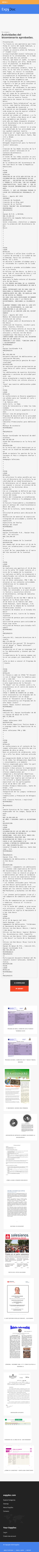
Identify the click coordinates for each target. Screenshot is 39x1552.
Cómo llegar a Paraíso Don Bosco (17, 1180)
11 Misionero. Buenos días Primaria (17, 1108)
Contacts (6, 1511)
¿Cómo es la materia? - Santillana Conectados (19, 1470)
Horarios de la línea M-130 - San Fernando (18, 1439)
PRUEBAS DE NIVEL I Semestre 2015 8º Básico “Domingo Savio (20, 1030)
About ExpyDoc (8, 1507)
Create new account (9, 1536)
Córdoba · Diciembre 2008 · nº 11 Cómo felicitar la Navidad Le (20, 1365)
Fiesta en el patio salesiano (17, 1272)
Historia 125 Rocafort (17, 1226)
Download (20, 983)
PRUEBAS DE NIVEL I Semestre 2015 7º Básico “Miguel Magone (20, 1061)
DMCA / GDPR (20, 1550)
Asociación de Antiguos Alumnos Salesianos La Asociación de (20, 1136)
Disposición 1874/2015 (17, 1412)
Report (20, 989)
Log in (5, 1532)
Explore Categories (9, 1500)
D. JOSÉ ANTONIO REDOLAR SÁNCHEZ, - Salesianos (19, 1318)
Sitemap (6, 1504)
